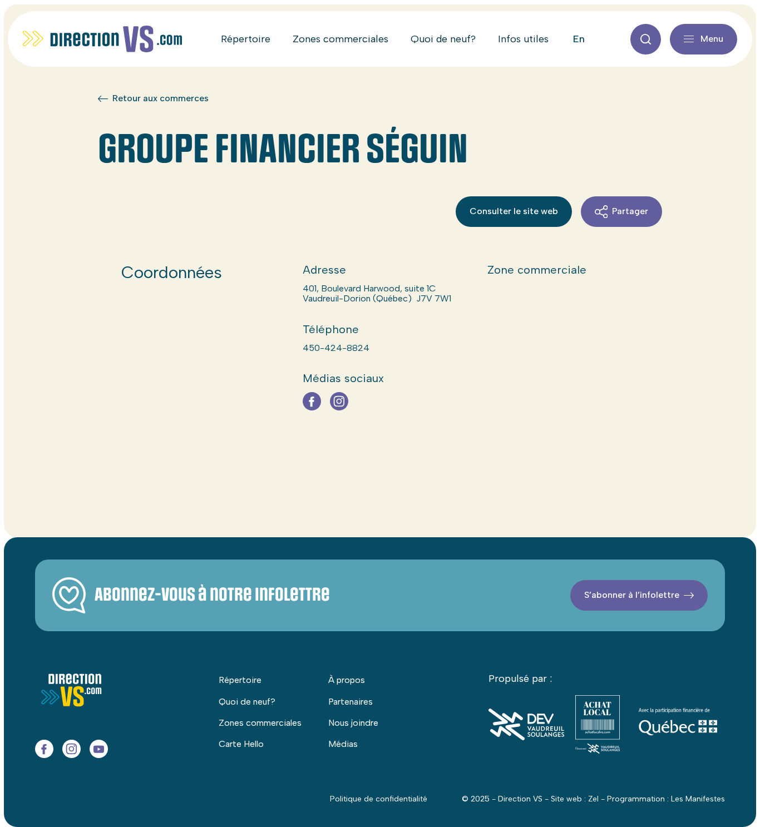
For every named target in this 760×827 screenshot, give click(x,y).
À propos (346, 680)
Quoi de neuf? (443, 39)
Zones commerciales (340, 39)
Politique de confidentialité (378, 799)
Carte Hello (241, 744)
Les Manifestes (698, 799)
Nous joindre (353, 722)
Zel (593, 799)
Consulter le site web (514, 211)
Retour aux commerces (160, 98)
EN (579, 39)
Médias (343, 744)
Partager (630, 211)
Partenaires (350, 701)
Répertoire (245, 39)
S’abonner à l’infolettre (631, 595)
